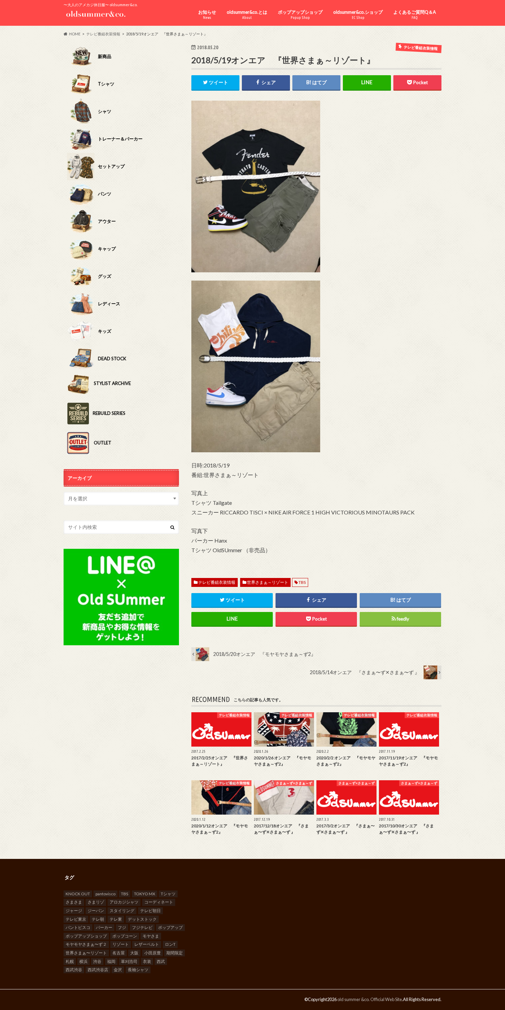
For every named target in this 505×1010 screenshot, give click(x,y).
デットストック (142, 919)
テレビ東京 (76, 919)
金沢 (118, 969)
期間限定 (174, 952)
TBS (302, 582)
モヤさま (151, 936)
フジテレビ (142, 927)
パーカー (104, 927)
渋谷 (97, 961)
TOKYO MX (144, 893)
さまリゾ (96, 902)
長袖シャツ (138, 969)
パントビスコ (78, 927)
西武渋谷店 (98, 969)
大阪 (134, 952)
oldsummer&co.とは (247, 14)
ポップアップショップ (300, 14)
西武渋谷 (74, 969)
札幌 (70, 961)
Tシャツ (168, 893)
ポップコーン (124, 936)
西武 (161, 961)
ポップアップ (170, 927)
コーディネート (158, 902)
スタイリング (122, 910)
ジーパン (96, 910)
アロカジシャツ (124, 902)
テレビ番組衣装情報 (216, 582)
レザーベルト (146, 944)
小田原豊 (152, 952)
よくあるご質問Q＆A (414, 14)
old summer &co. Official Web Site (369, 999)
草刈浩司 (129, 961)
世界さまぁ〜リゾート (86, 952)
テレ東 (116, 919)
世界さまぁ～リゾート (267, 582)
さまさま (74, 902)
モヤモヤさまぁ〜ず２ (86, 944)
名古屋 (118, 952)
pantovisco (105, 893)
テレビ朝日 (150, 910)
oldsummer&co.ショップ (358, 14)
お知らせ (207, 14)
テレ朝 (98, 919)
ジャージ (74, 910)
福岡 (111, 961)
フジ (122, 927)
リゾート (120, 944)
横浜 (83, 961)
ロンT (170, 944)
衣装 (147, 961)
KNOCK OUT (78, 893)
